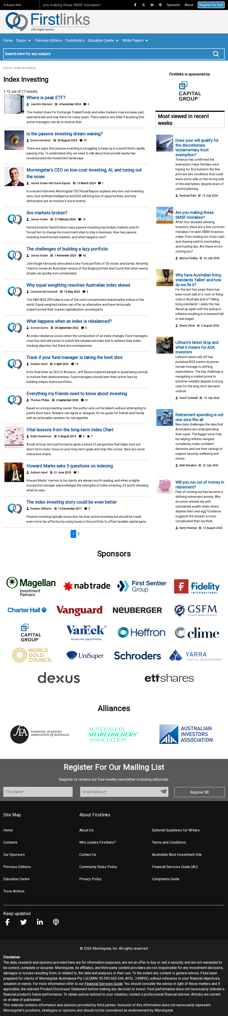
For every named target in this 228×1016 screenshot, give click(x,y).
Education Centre (16, 879)
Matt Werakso (188, 465)
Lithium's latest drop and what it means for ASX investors (196, 347)
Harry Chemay (188, 528)
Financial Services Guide (104, 984)
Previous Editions (48, 40)
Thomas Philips (40, 400)
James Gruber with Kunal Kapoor (50, 183)
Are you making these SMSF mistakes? (57, 5)
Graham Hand (39, 364)
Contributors (75, 40)
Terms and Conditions (169, 842)
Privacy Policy (90, 879)
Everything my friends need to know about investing (76, 393)
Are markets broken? (46, 212)
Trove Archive (13, 891)
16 (84, 219)
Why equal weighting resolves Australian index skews (78, 285)
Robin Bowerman (41, 436)
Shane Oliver (187, 325)
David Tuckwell (188, 398)
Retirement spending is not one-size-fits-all (199, 417)
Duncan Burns (39, 327)
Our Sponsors (14, 855)
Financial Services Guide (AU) (175, 867)
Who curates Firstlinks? (97, 842)
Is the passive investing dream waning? (64, 133)
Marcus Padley (188, 258)
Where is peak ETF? (45, 97)
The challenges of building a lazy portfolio (67, 249)
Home (8, 40)
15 (76, 364)
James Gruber (39, 219)
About (189, 5)
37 (85, 140)
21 (86, 400)
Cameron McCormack (44, 291)
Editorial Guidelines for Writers (176, 830)
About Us (86, 830)
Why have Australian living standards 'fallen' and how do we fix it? (198, 280)
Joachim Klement (41, 104)
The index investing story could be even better (71, 502)
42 (84, 255)
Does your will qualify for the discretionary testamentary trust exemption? (197, 147)
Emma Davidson (41, 140)
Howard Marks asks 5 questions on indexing (69, 466)
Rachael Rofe (187, 195)
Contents (10, 842)
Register (197, 792)
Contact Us (87, 855)
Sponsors (173, 5)
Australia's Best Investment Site (177, 855)
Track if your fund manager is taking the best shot (74, 357)
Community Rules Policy (98, 867)
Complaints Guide (165, 879)
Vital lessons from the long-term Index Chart (70, 429)
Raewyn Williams (41, 508)
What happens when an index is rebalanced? (69, 321)
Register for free (211, 5)
